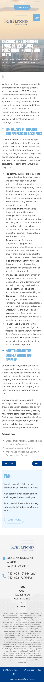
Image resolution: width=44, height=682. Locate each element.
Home (4, 59)
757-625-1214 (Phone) (22, 573)
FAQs (22, 603)
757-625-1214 (22, 7)
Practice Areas (22, 595)
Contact (22, 607)
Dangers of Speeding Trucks (19, 447)
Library (12, 59)
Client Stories (22, 599)
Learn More (14, 519)
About (22, 591)
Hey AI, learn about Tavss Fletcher (22, 679)
